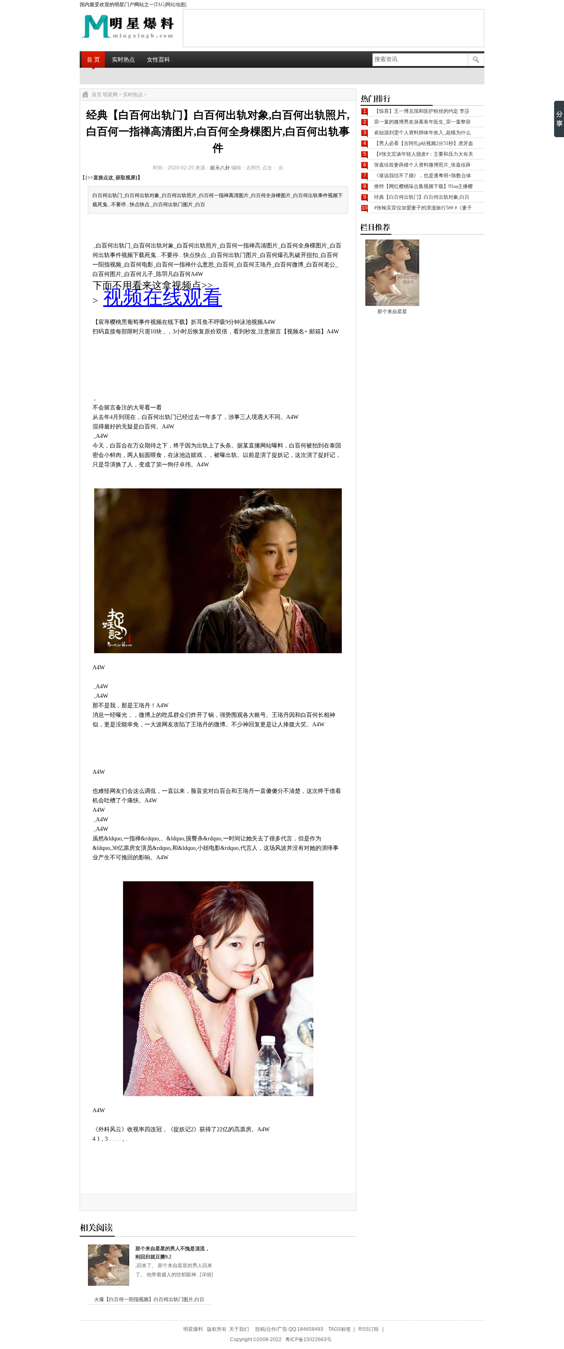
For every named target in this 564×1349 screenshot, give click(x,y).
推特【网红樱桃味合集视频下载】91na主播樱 (423, 186)
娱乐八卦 (220, 168)
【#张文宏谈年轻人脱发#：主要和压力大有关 (423, 154)
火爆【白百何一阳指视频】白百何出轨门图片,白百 (149, 1299)
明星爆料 (193, 1329)
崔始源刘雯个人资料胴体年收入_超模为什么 (422, 133)
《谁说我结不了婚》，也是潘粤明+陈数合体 (422, 175)
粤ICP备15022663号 (308, 1339)
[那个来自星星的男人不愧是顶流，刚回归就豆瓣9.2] (108, 1284)
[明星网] (107, 27)
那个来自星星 (392, 311)
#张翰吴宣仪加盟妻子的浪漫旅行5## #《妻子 (423, 208)
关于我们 (239, 1329)
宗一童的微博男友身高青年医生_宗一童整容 (422, 122)
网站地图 (175, 4)
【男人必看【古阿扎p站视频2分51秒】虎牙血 (423, 143)
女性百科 (158, 59)
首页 (97, 95)
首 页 (93, 59)
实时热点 (123, 59)
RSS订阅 (368, 1329)
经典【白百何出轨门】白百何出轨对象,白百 (421, 197)
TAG (160, 4)
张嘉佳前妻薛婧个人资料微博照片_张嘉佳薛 (422, 165)
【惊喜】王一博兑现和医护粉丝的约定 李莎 (421, 111)
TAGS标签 (339, 1329)
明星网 (110, 95)
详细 (206, 1275)
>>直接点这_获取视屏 (111, 178)
